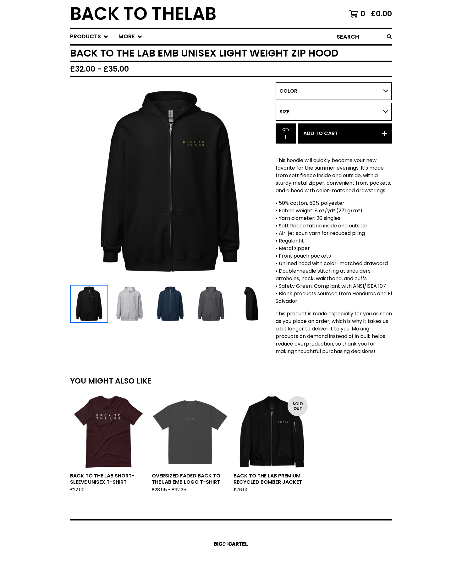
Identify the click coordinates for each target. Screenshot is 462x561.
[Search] (389, 36)
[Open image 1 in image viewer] (170, 182)
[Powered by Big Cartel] (231, 543)
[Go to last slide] (79, 182)
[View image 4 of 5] (211, 304)
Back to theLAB (143, 14)
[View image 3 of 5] (170, 304)
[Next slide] (262, 182)
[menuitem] (89, 36)
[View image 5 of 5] (252, 304)
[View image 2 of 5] (130, 304)
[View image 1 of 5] (89, 304)
